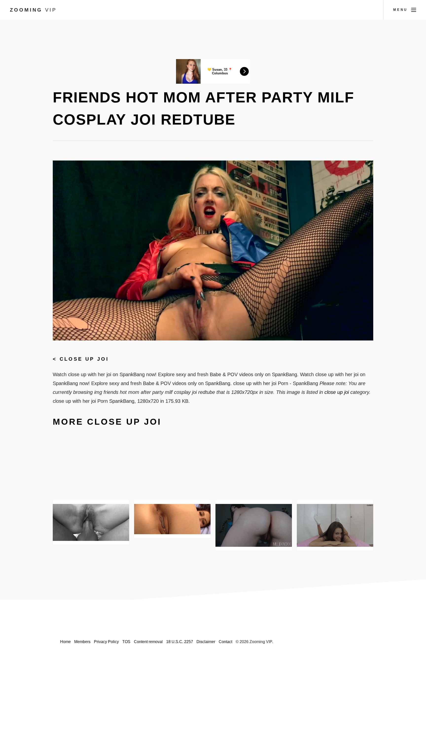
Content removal (148, 642)
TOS (126, 642)
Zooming (33, 10)
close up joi (84, 359)
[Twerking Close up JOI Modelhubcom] (253, 525)
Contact (225, 642)
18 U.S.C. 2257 (179, 642)
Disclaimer (205, 642)
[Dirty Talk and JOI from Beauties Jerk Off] (335, 525)
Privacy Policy (106, 642)
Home (65, 642)
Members (82, 642)
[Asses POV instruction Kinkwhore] (172, 519)
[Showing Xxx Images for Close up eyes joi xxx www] (91, 522)
